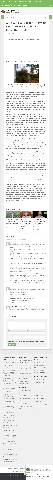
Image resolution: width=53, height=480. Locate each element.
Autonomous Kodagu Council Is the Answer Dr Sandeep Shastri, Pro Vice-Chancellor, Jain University (40, 365)
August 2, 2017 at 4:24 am (23, 243)
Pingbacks (22, 239)
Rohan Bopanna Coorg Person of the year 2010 (8, 431)
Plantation (38, 1)
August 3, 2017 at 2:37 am (24, 306)
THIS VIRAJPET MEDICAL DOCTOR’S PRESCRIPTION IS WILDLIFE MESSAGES (39, 223)
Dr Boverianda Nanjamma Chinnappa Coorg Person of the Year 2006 (10, 454)
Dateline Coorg (23, 395)
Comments (12, 239)
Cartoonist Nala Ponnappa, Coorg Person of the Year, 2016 (10, 402)
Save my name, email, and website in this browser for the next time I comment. (26, 341)
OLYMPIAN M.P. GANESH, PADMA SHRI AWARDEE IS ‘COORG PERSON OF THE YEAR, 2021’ (10, 365)
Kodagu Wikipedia (40, 379)
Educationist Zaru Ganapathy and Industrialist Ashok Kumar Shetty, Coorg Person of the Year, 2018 (9, 389)
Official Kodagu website (19, 471)
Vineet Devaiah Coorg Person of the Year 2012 (8, 421)
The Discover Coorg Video (41, 392)
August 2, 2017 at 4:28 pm (23, 288)
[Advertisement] (26, 51)
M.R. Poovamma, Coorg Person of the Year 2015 (9, 407)
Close (51, 466)
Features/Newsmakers (9, 5)
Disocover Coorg (23, 403)
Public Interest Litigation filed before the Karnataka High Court (25, 362)
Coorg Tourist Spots (40, 382)
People (16, 468)
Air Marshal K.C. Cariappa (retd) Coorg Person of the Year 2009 (10, 437)
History (10, 468)
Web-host (22, 468)
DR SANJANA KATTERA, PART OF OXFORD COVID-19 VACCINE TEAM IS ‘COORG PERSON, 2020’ (10, 373)
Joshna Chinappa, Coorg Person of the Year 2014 (9, 411)
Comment (10, 320)
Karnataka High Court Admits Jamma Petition (23, 382)
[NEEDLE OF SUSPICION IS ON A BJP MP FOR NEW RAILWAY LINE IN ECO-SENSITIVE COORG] (26, 214)
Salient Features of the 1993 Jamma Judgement (25, 377)
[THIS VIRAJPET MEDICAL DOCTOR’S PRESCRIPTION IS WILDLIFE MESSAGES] (40, 214)
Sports (30, 1)
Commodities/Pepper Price (42, 404)
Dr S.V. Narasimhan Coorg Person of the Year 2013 (9, 416)
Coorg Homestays (40, 398)
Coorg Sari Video (39, 395)
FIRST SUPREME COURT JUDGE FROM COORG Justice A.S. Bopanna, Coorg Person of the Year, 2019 (9, 381)
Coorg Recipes (39, 385)
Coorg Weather (23, 5)
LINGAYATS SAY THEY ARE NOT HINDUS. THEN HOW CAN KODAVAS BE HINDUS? (38, 471)
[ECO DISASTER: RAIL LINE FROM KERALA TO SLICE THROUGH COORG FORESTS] (13, 214)
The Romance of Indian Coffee (24, 399)
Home (3, 1)
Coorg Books (38, 411)
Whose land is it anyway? (25, 373)
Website (9, 335)
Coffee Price (38, 401)
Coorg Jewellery (39, 388)
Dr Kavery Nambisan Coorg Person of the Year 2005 (10, 460)
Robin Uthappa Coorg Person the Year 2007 (8, 449)
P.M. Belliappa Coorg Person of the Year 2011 (10, 426)
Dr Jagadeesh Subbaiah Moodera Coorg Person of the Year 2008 (9, 443)
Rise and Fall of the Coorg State (24, 391)
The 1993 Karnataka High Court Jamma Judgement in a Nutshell (25, 369)
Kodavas (38, 408)
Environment (22, 1)
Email (28, 330)
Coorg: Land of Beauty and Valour (25, 407)
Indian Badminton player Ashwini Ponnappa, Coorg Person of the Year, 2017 (9, 396)
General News (11, 1)
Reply (11, 285)
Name (9, 330)
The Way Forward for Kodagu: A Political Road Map (41, 371)
